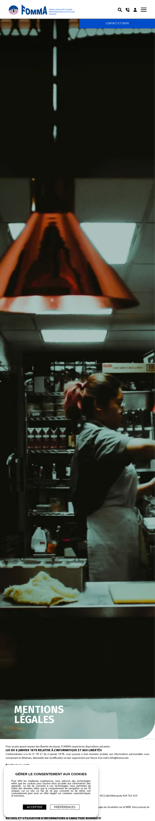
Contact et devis (117, 23)
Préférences (64, 807)
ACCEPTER (34, 807)
